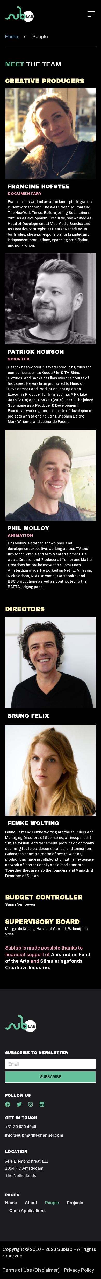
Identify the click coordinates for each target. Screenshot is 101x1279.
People (52, 1203)
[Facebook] (7, 1104)
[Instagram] (30, 1104)
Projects (75, 1203)
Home (11, 1203)
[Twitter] (19, 1104)
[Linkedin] (42, 1104)
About (31, 1203)
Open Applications (27, 1211)
